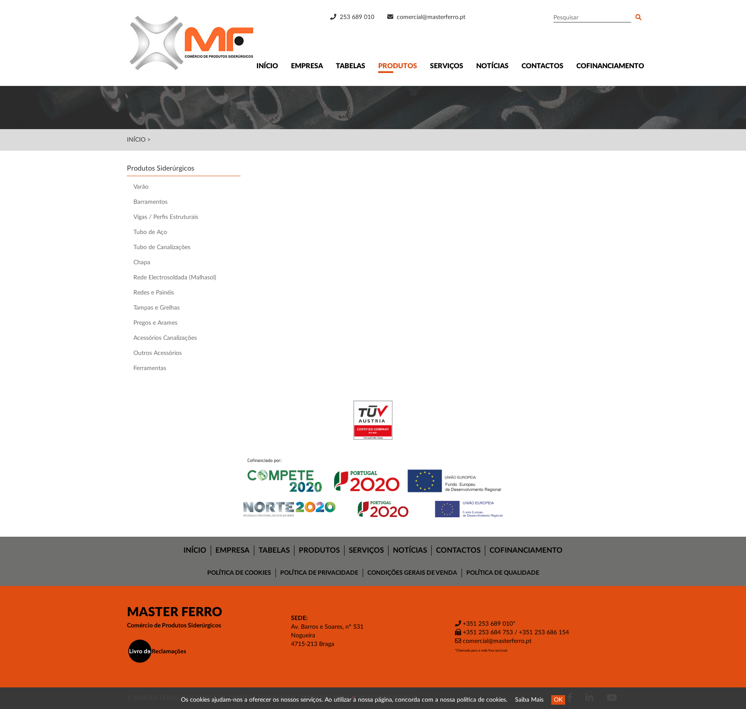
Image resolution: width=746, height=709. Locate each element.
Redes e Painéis (153, 293)
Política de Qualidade (502, 573)
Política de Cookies (239, 573)
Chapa (141, 263)
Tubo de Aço (150, 232)
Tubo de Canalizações (161, 247)
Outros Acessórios (157, 353)
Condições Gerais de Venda (412, 573)
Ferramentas (149, 368)
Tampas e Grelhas (156, 308)
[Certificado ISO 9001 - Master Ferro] (373, 420)
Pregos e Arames (155, 323)
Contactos (542, 66)
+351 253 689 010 (487, 624)
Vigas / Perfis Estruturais (165, 217)
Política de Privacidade (319, 573)
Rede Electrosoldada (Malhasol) (174, 278)
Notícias (492, 66)
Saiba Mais (529, 700)
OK (558, 700)
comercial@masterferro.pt (431, 17)
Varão (141, 187)
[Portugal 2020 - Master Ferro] (373, 509)
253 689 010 (356, 17)
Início (267, 66)
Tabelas (350, 66)
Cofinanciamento (610, 66)
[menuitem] (195, 550)
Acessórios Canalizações (165, 338)
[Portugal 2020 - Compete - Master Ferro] (373, 477)
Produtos (397, 66)
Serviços (446, 66)
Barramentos (150, 202)
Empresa (307, 66)
